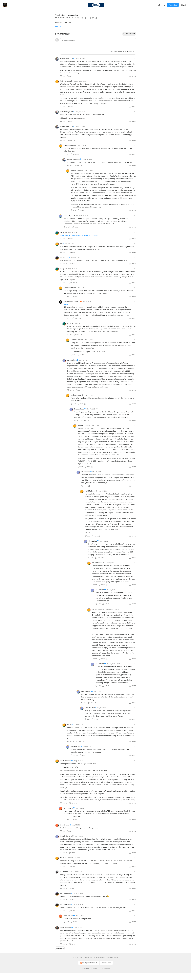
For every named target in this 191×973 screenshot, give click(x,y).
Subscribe (173, 5)
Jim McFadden (65, 760)
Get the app (106, 963)
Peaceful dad (72, 360)
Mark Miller (64, 858)
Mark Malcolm (65, 927)
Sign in (184, 5)
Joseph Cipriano (66, 836)
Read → (58, 26)
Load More (60, 948)
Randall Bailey (65, 893)
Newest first (130, 34)
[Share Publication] (164, 5)
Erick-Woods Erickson (64, 18)
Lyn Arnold (64, 257)
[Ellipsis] (134, 58)
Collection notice (112, 957)
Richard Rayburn (66, 58)
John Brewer (68, 808)
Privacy (96, 957)
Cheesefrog (85, 472)
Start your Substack (89, 963)
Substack (84, 968)
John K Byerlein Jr (70, 215)
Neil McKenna (65, 81)
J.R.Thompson (65, 871)
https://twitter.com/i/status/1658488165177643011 (80, 235)
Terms (102, 957)
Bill (61, 243)
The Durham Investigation (66, 15)
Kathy (69, 724)
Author (66, 304)
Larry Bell (63, 232)
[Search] (159, 5)
